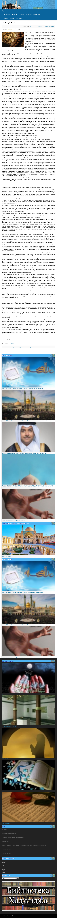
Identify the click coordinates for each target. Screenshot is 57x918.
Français (4, 861)
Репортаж (4, 830)
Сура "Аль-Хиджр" (6, 823)
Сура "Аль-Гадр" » (27, 347)
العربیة (3, 869)
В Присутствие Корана (6, 849)
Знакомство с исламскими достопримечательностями (15, 523)
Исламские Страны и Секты (33, 14)
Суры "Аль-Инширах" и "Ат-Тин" (9, 791)
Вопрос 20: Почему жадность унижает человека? (14, 520)
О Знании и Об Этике (6, 853)
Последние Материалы (8, 355)
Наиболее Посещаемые (8, 661)
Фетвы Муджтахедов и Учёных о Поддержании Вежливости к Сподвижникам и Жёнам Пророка (22, 846)
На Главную (7, 14)
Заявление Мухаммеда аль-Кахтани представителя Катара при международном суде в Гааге (24, 453)
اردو (3, 870)
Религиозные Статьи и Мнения (8, 834)
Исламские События (6, 842)
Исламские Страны (6, 841)
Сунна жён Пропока (6, 851)
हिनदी (3, 865)
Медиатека (19, 18)
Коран (12, 343)
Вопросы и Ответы (9, 18)
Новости (14, 14)
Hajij (3, 11)
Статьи (21, 14)
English (3, 872)
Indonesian (4, 864)
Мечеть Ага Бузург (6, 556)
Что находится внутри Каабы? (9, 726)
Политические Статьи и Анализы (9, 833)
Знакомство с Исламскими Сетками (9, 838)
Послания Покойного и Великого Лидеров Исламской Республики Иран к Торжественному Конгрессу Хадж (24, 845)
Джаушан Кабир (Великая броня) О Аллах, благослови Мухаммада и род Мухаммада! (23, 694)
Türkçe (3, 862)
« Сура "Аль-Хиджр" (17, 347)
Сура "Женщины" (6, 758)
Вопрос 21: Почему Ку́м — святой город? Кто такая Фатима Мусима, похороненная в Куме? (24, 420)
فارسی (3, 867)
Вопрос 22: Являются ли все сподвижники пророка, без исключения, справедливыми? (23, 388)
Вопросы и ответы (7, 559)
